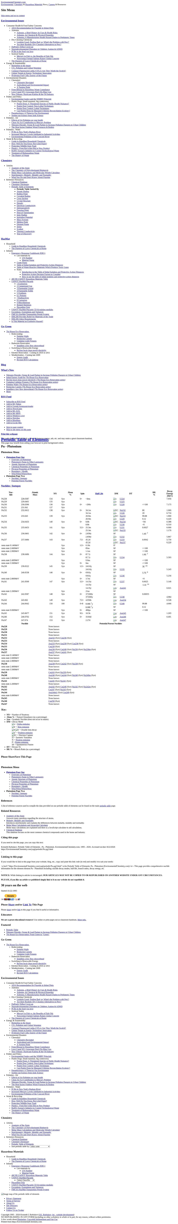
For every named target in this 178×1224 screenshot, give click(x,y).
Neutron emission (23, 740)
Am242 (51, 687)
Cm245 (51, 681)
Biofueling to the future (21, 65)
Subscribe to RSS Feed (15, 402)
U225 (122, 502)
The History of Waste (20, 155)
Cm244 (63, 675)
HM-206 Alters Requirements (23, 319)
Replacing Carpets (24, 338)
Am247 (123, 620)
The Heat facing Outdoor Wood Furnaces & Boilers (32, 127)
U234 (122, 557)
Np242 (75, 687)
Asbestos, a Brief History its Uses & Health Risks (37, 33)
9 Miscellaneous (23, 302)
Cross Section (22, 198)
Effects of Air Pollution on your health (27, 120)
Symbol (20, 229)
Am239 (63, 644)
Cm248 (66, 692)
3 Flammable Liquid (25, 288)
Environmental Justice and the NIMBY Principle (31, 99)
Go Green (6, 326)
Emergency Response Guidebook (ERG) (28, 253)
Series (19, 227)
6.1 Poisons (21, 295)
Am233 (51, 644)
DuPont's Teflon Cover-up (22, 47)
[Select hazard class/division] (26, 1180)
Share (11, 904)
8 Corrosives (22, 300)
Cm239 (51, 646)
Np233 (122, 516)
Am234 (123, 600)
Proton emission (21, 742)
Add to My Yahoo (13, 404)
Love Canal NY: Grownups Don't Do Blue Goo (31, 92)
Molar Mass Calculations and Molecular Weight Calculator (35, 173)
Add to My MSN (13, 413)
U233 (122, 540)
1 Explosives (22, 284)
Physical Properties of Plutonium (24, 469)
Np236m (87, 649)
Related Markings (24, 305)
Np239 (63, 672)
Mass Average (22, 220)
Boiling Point (22, 194)
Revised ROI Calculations (27, 360)
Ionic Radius (22, 215)
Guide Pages (22, 262)
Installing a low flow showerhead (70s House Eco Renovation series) (34, 389)
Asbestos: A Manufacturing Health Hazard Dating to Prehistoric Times (46, 37)
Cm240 (63, 649)
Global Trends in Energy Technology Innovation (31, 73)
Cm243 (51, 672)
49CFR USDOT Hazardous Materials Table (29, 279)
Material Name (28, 260)
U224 (122, 499)
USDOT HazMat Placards (22, 281)
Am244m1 (52, 692)
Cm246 (63, 687)
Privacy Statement (13, 1198)
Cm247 (51, 689)
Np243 (63, 689)
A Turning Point (23, 87)
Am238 (51, 664)
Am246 (123, 617)
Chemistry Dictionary (20, 184)
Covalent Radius (23, 196)
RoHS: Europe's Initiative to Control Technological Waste (35, 151)
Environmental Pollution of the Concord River (30, 137)
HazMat (5, 238)
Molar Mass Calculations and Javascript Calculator (27, 825)
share (9, 910)
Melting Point (22, 222)
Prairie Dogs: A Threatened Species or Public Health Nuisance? (43, 104)
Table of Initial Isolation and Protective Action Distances (40, 265)
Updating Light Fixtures (26, 341)
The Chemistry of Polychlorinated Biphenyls (29, 170)
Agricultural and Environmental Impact (33, 85)
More (8, 391)
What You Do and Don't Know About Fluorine (30, 177)
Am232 (51, 638)
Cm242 (63, 664)
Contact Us (11, 1208)
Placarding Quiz (23, 307)
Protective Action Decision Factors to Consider (41, 274)
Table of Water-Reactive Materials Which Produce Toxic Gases (43, 267)
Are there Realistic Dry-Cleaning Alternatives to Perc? (39, 44)
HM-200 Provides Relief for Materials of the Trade (32, 317)
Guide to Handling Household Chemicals (28, 141)
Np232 (122, 510)
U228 (122, 513)
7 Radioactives (23, 298)
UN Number (27, 258)
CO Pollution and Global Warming (26, 68)
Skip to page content (14, 427)
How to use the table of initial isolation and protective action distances (50, 277)
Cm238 (75, 644)
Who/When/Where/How (21, 474)
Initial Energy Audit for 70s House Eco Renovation (27, 377)
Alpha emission (23, 724)
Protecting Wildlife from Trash (23, 146)
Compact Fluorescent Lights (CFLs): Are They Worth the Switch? (38, 71)
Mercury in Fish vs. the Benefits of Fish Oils (35, 56)
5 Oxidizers (21, 293)
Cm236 (63, 638)
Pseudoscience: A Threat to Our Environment (30, 113)
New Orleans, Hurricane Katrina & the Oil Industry (32, 94)
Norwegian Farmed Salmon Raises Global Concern (38, 58)
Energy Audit (22, 357)
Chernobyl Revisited (25, 82)
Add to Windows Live (15, 416)
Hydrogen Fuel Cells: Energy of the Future (29, 75)
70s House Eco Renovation (17, 331)
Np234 (122, 522)
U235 (122, 569)
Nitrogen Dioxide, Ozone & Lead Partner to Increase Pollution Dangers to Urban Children (48, 125)
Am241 (123, 588)
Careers (52, 4)
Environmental (7, 4)
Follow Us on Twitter (15, 1210)
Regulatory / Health (19, 471)
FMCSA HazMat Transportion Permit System (30, 314)
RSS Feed (6, 396)
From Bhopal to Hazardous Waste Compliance (30, 90)
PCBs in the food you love (22, 51)
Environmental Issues (12, 20)
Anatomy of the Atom (20, 168)
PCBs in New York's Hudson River (26, 132)
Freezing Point (23, 210)
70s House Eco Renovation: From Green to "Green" (27, 934)
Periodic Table (12, 930)
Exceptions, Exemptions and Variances (27, 312)
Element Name (23, 224)
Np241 (63, 681)
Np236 (75, 649)
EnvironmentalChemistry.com (13, 2)
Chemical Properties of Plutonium (25, 467)
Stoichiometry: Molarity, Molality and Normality (31, 175)
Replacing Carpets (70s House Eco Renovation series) (28, 387)
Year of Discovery (24, 234)
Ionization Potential (25, 217)
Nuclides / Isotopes (19, 478)
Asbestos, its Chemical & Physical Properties (35, 35)
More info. (82, 920)
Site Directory (12, 1205)
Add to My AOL (13, 411)
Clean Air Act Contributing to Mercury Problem (31, 122)
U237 (122, 581)
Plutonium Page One (15, 457)
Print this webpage (9, 434)
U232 (122, 537)
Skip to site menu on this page (18, 429)
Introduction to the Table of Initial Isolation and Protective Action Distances (53, 272)
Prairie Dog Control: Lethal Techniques (33, 108)
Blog (3, 364)
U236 (122, 576)
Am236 (51, 649)
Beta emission (23, 727)
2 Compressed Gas (24, 286)
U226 (122, 504)
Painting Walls (23, 336)
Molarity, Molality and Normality (19, 820)
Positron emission (25, 733)
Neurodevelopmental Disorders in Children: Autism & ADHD (37, 49)
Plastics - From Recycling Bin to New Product (30, 148)
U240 (122, 603)
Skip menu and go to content (13, 15)
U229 (122, 519)
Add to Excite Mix (14, 423)
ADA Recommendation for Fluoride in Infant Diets (32, 28)
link (18, 910)
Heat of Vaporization (25, 212)
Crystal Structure (23, 201)
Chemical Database (19, 182)
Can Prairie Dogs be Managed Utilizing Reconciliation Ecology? (43, 111)
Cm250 (51, 701)
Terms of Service (13, 1201)
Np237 (122, 542)
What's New (7, 370)
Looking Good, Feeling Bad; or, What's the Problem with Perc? (43, 42)
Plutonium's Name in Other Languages (27, 462)
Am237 (51, 652)
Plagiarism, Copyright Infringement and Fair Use (37, 1219)
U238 (122, 597)
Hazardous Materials (33, 4)
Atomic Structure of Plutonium (24, 464)
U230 (122, 524)
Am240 (51, 675)
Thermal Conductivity (26, 231)
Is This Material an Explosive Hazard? (27, 321)
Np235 (122, 530)
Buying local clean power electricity (31, 350)
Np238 (75, 664)
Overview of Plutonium (21, 459)
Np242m (87, 687)
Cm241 (63, 652)
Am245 (123, 613)
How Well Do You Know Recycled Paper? (29, 144)
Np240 (75, 675)
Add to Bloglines (13, 420)
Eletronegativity (23, 208)
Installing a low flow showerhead (30, 346)
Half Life (99, 493)
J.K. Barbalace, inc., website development (56, 1215)
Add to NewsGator (14, 409)
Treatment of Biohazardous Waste (25, 153)
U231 (122, 527)
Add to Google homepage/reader (19, 406)
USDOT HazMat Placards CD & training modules (32, 309)
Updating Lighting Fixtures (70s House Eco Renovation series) (32, 382)
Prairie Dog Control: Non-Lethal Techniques (35, 106)
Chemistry (18, 4)
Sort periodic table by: (20, 1146)
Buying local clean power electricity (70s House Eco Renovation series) (35, 380)
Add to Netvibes (13, 418)
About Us (10, 1203)
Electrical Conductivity (26, 205)
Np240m (87, 675)
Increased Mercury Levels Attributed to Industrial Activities (35, 134)
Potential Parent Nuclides (21, 481)
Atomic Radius (23, 191)
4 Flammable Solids (25, 291)
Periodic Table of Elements (22, 187)
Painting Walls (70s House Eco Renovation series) (27, 384)
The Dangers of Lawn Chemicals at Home (28, 61)
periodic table (105, 806)
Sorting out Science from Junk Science (27, 115)
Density (20, 203)
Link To (27, 904)
